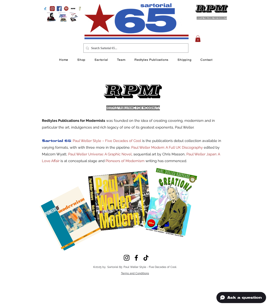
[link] (198, 38)
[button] (66, 8)
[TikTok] (146, 258)
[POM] (79, 8)
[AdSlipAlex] (62, 17)
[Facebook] (59, 8)
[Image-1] (51, 17)
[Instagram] (126, 258)
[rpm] (73, 8)
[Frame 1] (52, 8)
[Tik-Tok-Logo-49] (45, 8)
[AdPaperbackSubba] (74, 17)
